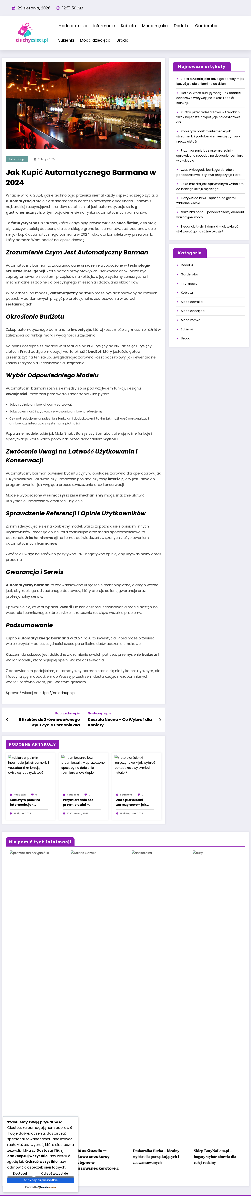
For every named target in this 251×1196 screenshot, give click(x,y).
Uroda (122, 40)
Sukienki (66, 40)
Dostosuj (20, 1173)
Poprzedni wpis (67, 713)
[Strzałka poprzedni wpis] (7, 720)
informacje (104, 25)
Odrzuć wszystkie (54, 1173)
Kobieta (128, 25)
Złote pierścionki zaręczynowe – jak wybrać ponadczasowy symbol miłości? (131, 802)
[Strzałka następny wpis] (160, 720)
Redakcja (20, 794)
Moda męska (155, 25)
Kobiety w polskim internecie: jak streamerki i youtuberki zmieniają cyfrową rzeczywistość (28, 802)
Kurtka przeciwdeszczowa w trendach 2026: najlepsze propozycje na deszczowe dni (208, 117)
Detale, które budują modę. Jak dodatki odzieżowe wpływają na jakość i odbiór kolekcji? (208, 98)
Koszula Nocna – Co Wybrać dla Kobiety (120, 722)
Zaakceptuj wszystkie (41, 1180)
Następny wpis (99, 713)
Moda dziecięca (95, 40)
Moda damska (72, 25)
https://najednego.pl (57, 692)
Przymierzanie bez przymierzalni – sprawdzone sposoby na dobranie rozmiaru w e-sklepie (81, 802)
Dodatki (181, 25)
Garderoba (206, 25)
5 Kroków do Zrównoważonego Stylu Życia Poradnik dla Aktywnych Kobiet (49, 722)
